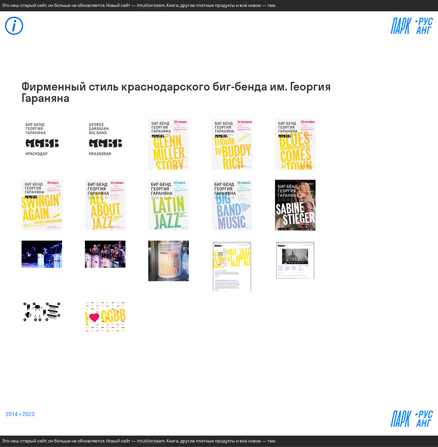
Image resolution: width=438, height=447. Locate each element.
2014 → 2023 (20, 414)
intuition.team (151, 5)
